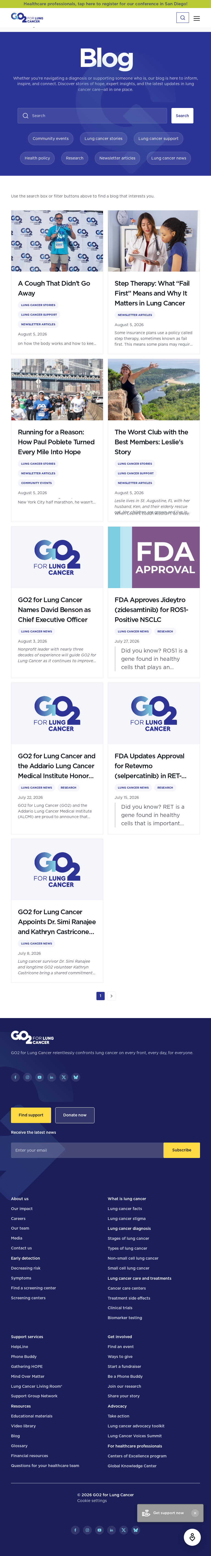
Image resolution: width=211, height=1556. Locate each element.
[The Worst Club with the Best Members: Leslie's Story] (154, 440)
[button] (196, 18)
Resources (21, 1406)
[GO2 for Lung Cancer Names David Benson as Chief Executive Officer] (57, 602)
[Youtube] (39, 1077)
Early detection (25, 1258)
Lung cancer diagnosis (129, 1228)
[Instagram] (27, 1077)
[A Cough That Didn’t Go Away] (57, 282)
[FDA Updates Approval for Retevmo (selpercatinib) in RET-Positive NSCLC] (154, 758)
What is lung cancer (127, 1198)
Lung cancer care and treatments (139, 1278)
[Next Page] (111, 996)
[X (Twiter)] (63, 1077)
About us (20, 1198)
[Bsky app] (75, 1077)
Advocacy (117, 1406)
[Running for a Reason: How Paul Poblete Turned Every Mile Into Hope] (57, 440)
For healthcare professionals (135, 1446)
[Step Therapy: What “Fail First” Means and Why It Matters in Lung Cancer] (154, 282)
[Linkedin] (51, 1077)
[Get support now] (192, 1537)
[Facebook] (15, 1077)
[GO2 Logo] (27, 18)
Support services (27, 1336)
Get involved (120, 1336)
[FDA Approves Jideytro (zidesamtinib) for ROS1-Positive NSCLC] (154, 602)
